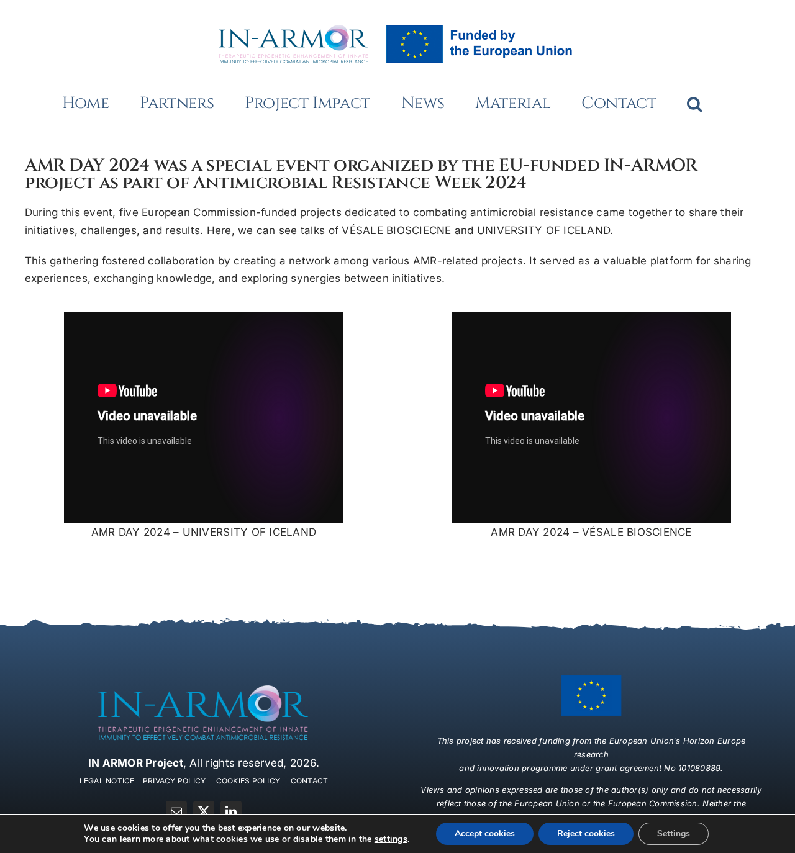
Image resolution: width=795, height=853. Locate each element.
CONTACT (310, 780)
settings (391, 839)
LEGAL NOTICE (107, 780)
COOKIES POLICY (248, 780)
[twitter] (203, 811)
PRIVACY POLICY (174, 780)
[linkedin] (231, 811)
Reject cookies (586, 833)
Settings (673, 833)
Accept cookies (485, 833)
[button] (694, 103)
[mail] (176, 811)
